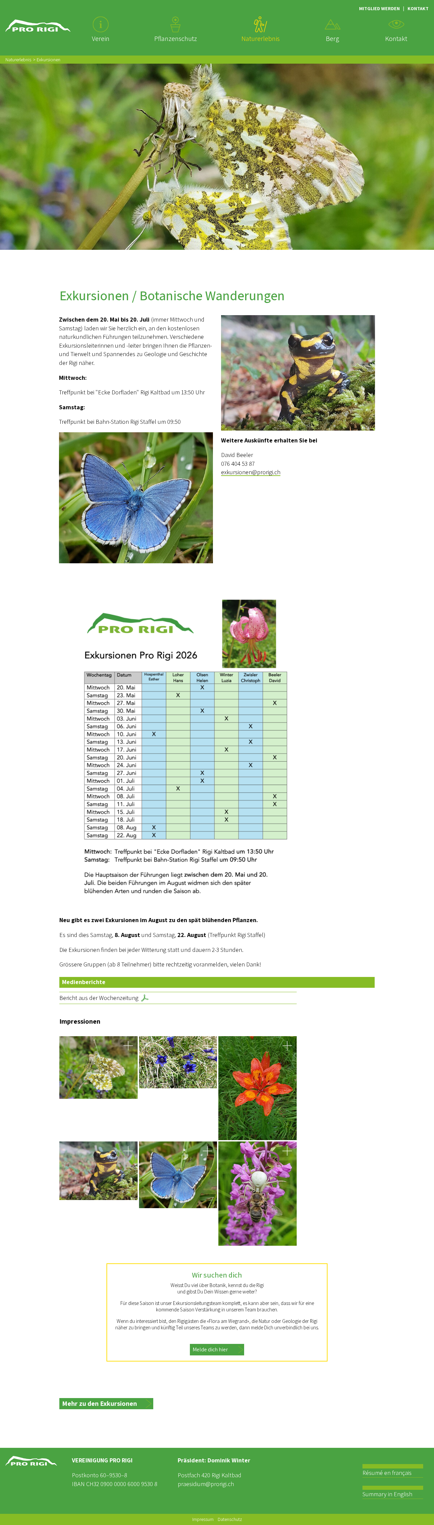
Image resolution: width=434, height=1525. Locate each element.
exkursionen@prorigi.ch (250, 472)
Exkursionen (48, 59)
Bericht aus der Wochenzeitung (98, 998)
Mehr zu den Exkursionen (99, 1403)
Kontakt (418, 8)
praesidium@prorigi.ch (206, 1484)
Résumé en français (387, 1473)
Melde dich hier (210, 1349)
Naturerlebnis (18, 59)
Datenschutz (230, 1519)
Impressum (203, 1519)
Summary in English (387, 1494)
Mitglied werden (379, 8)
